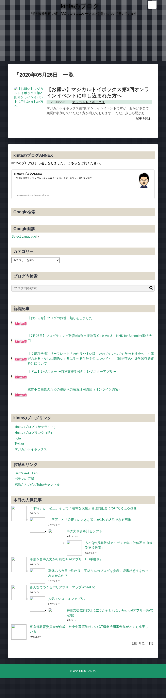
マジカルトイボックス (31, 449)
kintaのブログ (80, 6)
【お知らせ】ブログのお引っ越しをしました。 (62, 318)
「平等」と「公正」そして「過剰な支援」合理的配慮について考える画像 (83, 508)
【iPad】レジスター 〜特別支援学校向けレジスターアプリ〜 (72, 371)
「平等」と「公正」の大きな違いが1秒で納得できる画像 (89, 519)
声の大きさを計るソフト (84, 531)
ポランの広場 (24, 478)
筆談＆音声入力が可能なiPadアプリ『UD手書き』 (66, 559)
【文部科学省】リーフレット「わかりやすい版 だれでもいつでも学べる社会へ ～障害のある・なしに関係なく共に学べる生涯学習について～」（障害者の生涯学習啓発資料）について (91, 358)
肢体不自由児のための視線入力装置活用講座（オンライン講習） (74, 389)
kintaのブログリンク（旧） (34, 432)
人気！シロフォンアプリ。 (67, 598)
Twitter (19, 443)
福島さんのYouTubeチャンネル (37, 484)
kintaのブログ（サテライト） (36, 427)
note (18, 438)
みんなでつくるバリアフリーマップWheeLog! (63, 587)
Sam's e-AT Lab (26, 473)
